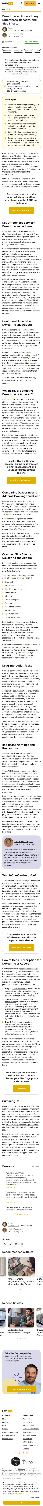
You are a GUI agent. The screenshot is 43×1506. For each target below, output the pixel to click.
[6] (20, 526)
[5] (9, 514)
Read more (25, 74)
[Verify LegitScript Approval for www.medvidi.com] (15, 1465)
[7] (10, 577)
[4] (13, 399)
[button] (39, 3)
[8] (25, 577)
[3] (30, 357)
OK (22, 1502)
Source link (11, 1187)
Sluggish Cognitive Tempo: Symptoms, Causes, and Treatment (20, 1332)
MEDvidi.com (21, 1469)
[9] (27, 649)
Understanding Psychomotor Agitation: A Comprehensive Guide (21, 1281)
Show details (35, 1498)
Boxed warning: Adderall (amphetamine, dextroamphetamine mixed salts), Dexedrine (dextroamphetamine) (19, 86)
